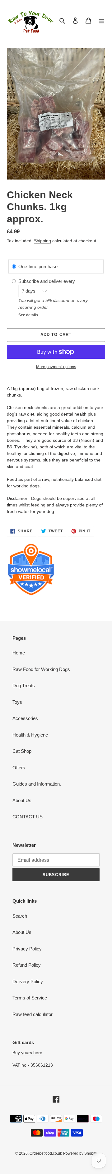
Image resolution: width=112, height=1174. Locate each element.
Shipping (42, 240)
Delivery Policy (27, 981)
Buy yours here (27, 1052)
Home (18, 652)
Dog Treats (23, 685)
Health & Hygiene (30, 734)
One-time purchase (38, 266)
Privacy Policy (27, 948)
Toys (17, 702)
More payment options (56, 366)
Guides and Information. (36, 784)
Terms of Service (29, 997)
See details (28, 315)
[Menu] (101, 20)
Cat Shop (21, 751)
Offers (18, 767)
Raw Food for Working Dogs (41, 669)
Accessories (25, 718)
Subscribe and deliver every (47, 281)
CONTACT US (27, 816)
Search (19, 916)
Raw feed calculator (32, 1014)
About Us (21, 800)
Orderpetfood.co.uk (46, 1153)
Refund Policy (26, 965)
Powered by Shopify (80, 1153)
